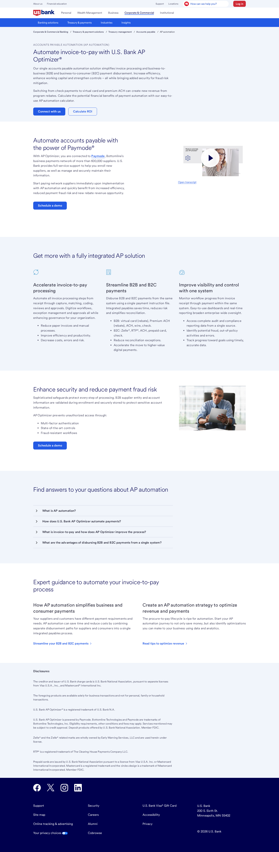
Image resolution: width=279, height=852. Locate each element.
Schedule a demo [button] (50, 205)
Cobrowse (95, 833)
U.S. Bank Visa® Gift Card (160, 805)
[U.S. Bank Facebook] (37, 787)
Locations (173, 3)
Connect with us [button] (49, 111)
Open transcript (187, 182)
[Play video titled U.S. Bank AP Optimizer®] (210, 158)
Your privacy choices (47, 833)
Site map (39, 815)
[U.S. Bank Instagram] (64, 787)
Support (160, 3)
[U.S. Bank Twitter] (50, 787)
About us (37, 3)
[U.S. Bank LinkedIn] (78, 787)
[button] (239, 4)
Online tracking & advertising (53, 824)
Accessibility (151, 815)
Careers (93, 815)
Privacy (147, 824)
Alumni (93, 824)
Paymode (98, 156)
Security (93, 805)
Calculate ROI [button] (82, 111)
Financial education (57, 3)
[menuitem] (44, 12)
